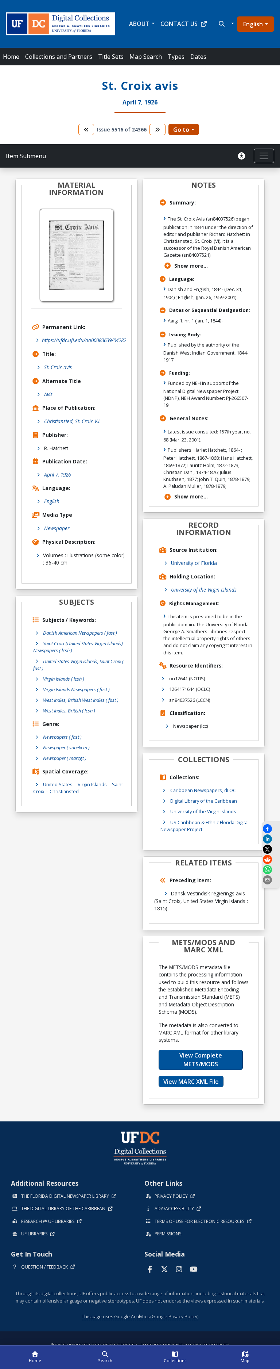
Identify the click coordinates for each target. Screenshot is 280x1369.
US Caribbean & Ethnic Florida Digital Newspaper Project (204, 826)
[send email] (271, 879)
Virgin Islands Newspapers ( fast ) (76, 689)
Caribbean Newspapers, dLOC (203, 790)
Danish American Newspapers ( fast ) (80, 633)
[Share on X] (271, 849)
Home (11, 57)
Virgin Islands (92, 784)
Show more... (191, 265)
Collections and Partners (58, 57)
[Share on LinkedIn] (271, 839)
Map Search (145, 57)
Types (176, 57)
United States (58, 784)
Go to (181, 130)
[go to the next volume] (157, 129)
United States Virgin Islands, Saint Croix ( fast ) (78, 665)
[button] (225, 23)
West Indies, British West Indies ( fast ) (80, 700)
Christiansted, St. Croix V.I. (72, 421)
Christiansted (64, 791)
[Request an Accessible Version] (243, 156)
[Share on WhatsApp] (271, 869)
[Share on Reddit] (271, 859)
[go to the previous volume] (86, 129)
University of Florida (194, 562)
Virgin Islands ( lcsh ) (63, 679)
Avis (48, 394)
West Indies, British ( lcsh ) (69, 710)
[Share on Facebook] (271, 828)
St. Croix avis (58, 367)
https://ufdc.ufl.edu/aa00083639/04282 (84, 340)
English (253, 24)
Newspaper (56, 528)
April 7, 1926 (57, 474)
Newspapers (62, 737)
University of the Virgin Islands (204, 589)
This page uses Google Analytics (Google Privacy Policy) (140, 1316)
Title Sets (111, 57)
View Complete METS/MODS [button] (200, 1059)
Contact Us (179, 24)
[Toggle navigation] (264, 156)
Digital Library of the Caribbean (203, 801)
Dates (198, 57)
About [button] (139, 24)
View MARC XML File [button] (191, 1082)
